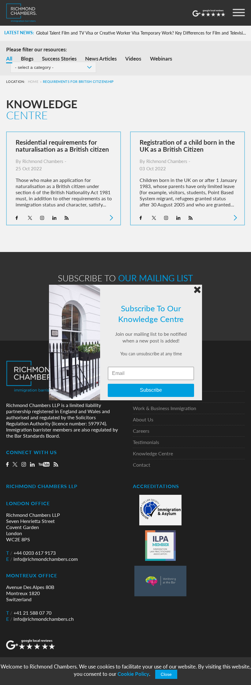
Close (166, 674)
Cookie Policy (133, 674)
